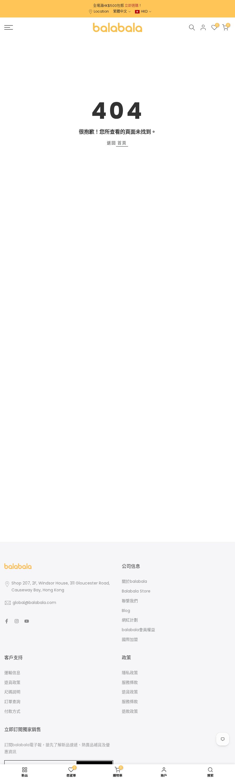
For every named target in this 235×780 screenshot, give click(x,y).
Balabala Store (136, 591)
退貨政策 (12, 682)
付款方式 (12, 711)
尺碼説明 (12, 692)
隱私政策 (130, 673)
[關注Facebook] (6, 621)
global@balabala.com (34, 602)
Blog (126, 610)
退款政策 (130, 711)
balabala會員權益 (138, 630)
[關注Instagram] (17, 621)
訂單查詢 (12, 701)
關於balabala (134, 581)
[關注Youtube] (26, 621)
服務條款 (130, 682)
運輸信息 (12, 673)
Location (101, 11)
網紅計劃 (130, 620)
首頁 (122, 143)
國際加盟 (130, 639)
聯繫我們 (130, 601)
